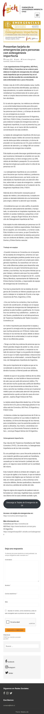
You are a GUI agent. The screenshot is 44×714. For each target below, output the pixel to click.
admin (17, 59)
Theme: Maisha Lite (22, 712)
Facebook (10, 662)
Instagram (11, 667)
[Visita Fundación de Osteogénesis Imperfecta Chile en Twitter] (11, 694)
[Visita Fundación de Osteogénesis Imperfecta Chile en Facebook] (4, 694)
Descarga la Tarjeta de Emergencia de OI (22, 504)
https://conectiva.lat (21, 523)
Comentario (8, 559)
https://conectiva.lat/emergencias (15, 516)
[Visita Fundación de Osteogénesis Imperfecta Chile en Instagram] (7, 694)
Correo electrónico (11, 593)
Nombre (8, 585)
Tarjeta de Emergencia (16, 61)
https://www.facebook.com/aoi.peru (23, 526)
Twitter (10, 673)
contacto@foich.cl (9, 705)
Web (6, 602)
